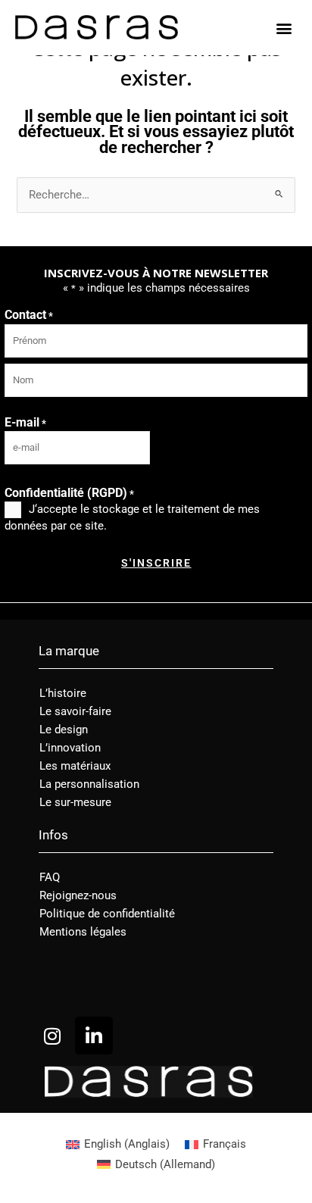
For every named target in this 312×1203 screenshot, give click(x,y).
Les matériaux (75, 766)
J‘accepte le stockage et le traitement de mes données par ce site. (132, 517)
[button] (284, 27)
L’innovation (70, 748)
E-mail (25, 422)
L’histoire (62, 693)
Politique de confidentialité (107, 913)
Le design (63, 729)
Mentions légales (82, 932)
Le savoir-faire (75, 711)
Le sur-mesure (75, 802)
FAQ (49, 877)
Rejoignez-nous (78, 895)
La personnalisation (89, 784)
